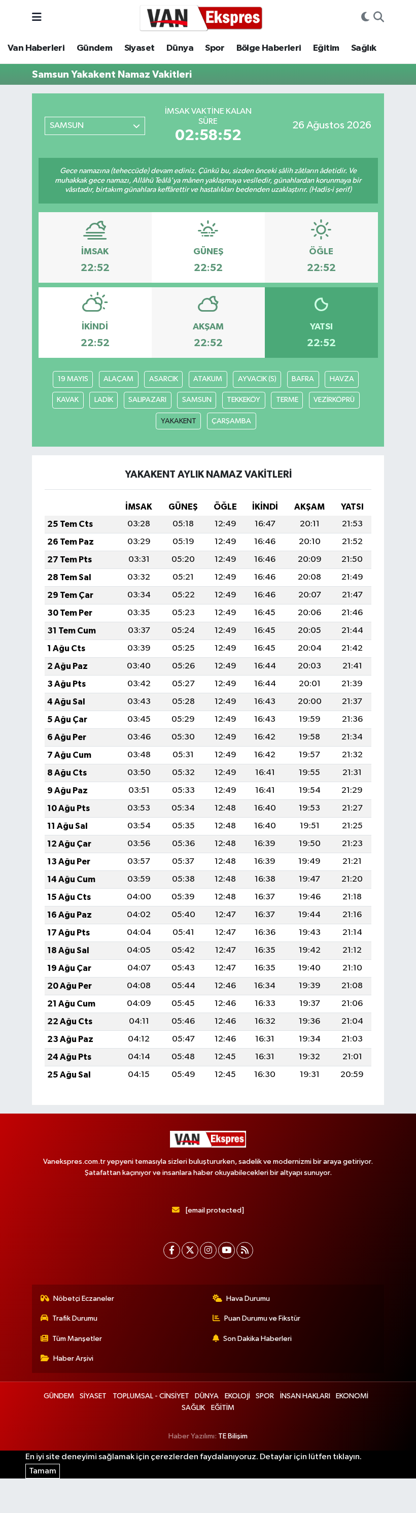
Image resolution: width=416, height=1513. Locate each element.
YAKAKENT (178, 421)
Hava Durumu (248, 1298)
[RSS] (244, 1250)
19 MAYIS (73, 379)
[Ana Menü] (37, 17)
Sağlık (363, 48)
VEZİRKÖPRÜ (334, 400)
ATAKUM (207, 379)
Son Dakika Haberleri (257, 1338)
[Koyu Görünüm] (365, 17)
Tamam (42, 1471)
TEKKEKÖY (243, 400)
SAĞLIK (193, 1407)
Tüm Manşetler (77, 1338)
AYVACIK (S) (257, 379)
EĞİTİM (222, 1407)
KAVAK (68, 400)
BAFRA (303, 379)
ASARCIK (163, 379)
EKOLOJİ (237, 1396)
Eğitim (326, 48)
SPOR (265, 1396)
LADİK (103, 400)
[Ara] (378, 17)
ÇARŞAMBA (231, 421)
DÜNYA (207, 1396)
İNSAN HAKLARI (305, 1396)
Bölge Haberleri (268, 48)
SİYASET (93, 1396)
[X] (190, 1250)
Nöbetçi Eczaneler (83, 1298)
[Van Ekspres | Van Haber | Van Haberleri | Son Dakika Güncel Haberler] (201, 17)
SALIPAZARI (147, 400)
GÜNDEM (59, 1396)
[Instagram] (208, 1250)
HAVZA (342, 379)
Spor (214, 48)
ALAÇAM (118, 379)
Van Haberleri (36, 48)
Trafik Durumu (74, 1318)
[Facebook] (171, 1250)
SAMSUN (197, 400)
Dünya (179, 48)
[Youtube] (226, 1250)
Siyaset (139, 48)
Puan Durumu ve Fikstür (262, 1318)
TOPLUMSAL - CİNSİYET (151, 1396)
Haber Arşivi (73, 1358)
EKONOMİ (352, 1396)
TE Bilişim (233, 1436)
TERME (287, 400)
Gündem (94, 48)
